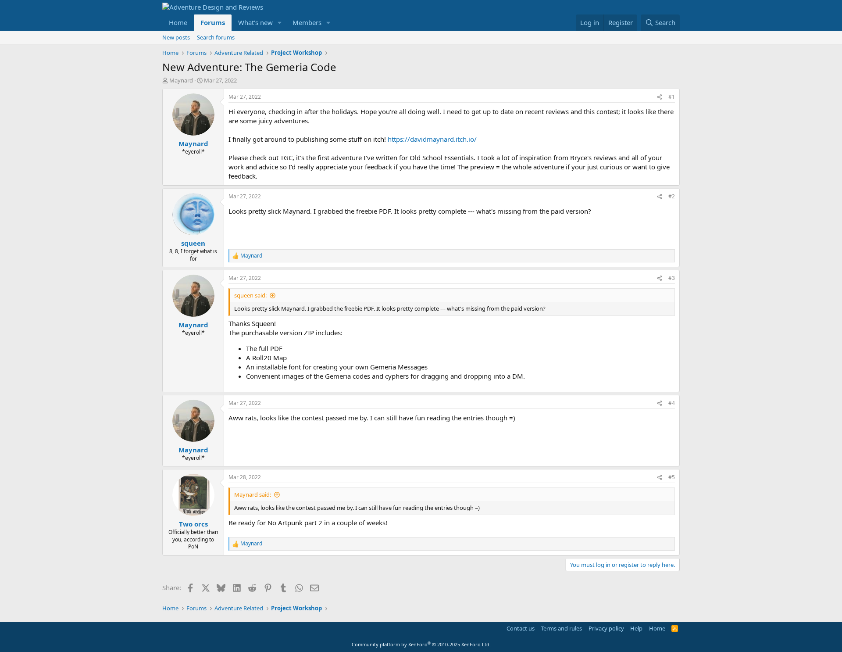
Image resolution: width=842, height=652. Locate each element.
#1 (671, 96)
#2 (671, 196)
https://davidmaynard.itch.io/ (432, 139)
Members (307, 22)
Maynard (181, 80)
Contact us (521, 628)
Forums (212, 22)
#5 (671, 477)
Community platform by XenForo (421, 644)
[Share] (659, 97)
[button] (280, 22)
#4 (671, 403)
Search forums (216, 37)
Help (636, 628)
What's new (255, 22)
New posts (176, 37)
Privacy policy (606, 628)
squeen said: (250, 295)
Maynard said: (252, 494)
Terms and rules (561, 628)
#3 (671, 278)
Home (178, 22)
